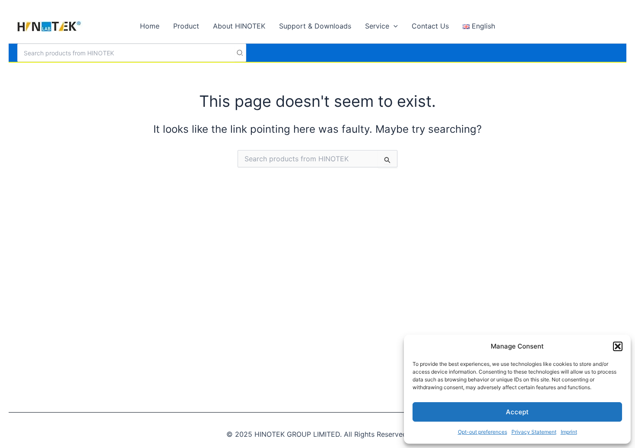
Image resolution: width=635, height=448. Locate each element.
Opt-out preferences (482, 432)
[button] (617, 346)
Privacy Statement (533, 432)
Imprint (569, 432)
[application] (393, 26)
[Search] (240, 52)
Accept (517, 412)
